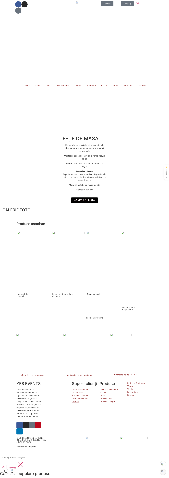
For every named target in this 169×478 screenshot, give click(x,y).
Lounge (77, 85)
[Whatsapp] (12, 471)
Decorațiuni (128, 85)
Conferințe (91, 85)
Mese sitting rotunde (23, 295)
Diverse (141, 85)
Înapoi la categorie (94, 318)
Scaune (38, 85)
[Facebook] (18, 4)
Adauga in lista (84, 200)
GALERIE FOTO (16, 209)
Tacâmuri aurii (93, 294)
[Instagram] (24, 4)
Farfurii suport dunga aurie (128, 308)
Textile (115, 85)
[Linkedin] (19, 431)
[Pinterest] (38, 425)
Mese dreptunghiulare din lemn (62, 295)
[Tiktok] (18, 10)
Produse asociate (30, 224)
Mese (49, 85)
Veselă (104, 85)
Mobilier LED (63, 85)
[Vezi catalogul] (163, 464)
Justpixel (31, 446)
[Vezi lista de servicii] (163, 472)
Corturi (27, 85)
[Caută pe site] (137, 2)
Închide (13, 467)
